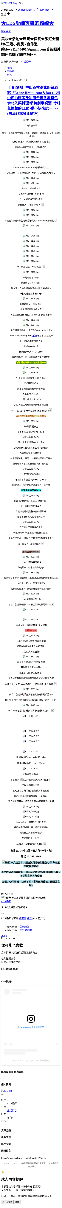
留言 (29, 918)
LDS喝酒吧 (26, 930)
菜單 (35, 335)
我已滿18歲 (7, 1202)
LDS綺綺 (6, 901)
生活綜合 (26, 62)
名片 (9, 75)
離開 (17, 1202)
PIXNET (14, 1163)
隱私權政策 (53, 1163)
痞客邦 (22, 918)
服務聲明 (32, 1166)
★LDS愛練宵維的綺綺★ (27, 23)
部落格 (10, 71)
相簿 (9, 67)
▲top (4, 935)
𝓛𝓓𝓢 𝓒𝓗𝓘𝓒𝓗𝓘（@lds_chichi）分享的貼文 (31, 1060)
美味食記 (24, 926)
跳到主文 (6, 31)
